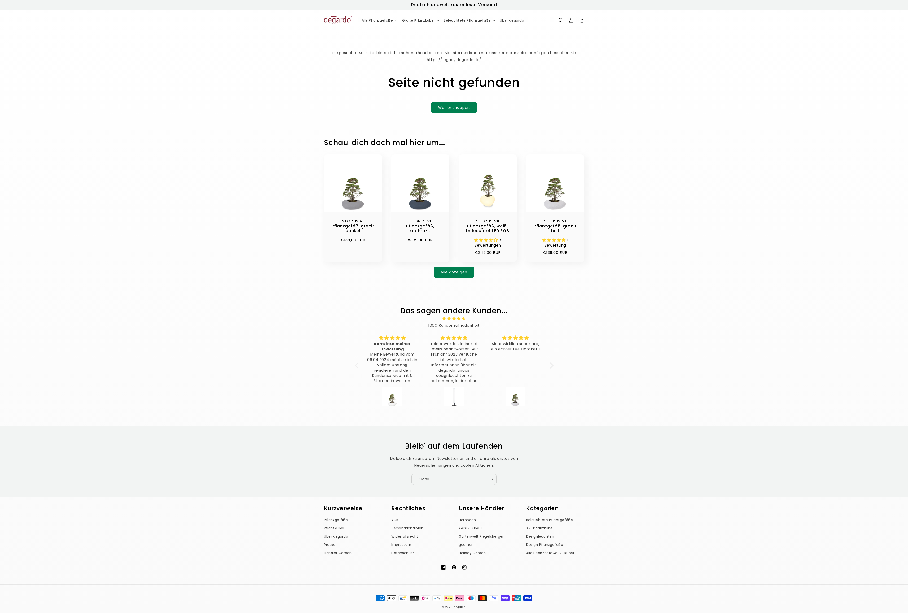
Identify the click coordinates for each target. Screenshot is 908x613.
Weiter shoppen (454, 107)
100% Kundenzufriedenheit (454, 325)
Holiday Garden (472, 553)
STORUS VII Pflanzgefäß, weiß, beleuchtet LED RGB (487, 226)
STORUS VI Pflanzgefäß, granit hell (555, 226)
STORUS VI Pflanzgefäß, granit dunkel (353, 226)
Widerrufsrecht (404, 536)
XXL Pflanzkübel (540, 528)
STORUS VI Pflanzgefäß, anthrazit (420, 226)
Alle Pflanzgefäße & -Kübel (550, 553)
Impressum (401, 544)
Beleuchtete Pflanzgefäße (549, 519)
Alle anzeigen (454, 272)
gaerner (466, 544)
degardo (460, 607)
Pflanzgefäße (336, 519)
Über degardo (336, 536)
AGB (394, 519)
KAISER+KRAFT (470, 528)
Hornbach (467, 519)
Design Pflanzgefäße (544, 544)
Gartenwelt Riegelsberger (481, 536)
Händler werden (338, 553)
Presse (330, 544)
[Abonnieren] (491, 479)
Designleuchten (540, 536)
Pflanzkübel (334, 528)
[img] (454, 318)
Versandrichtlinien (407, 528)
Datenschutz (402, 553)
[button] (379, 20)
